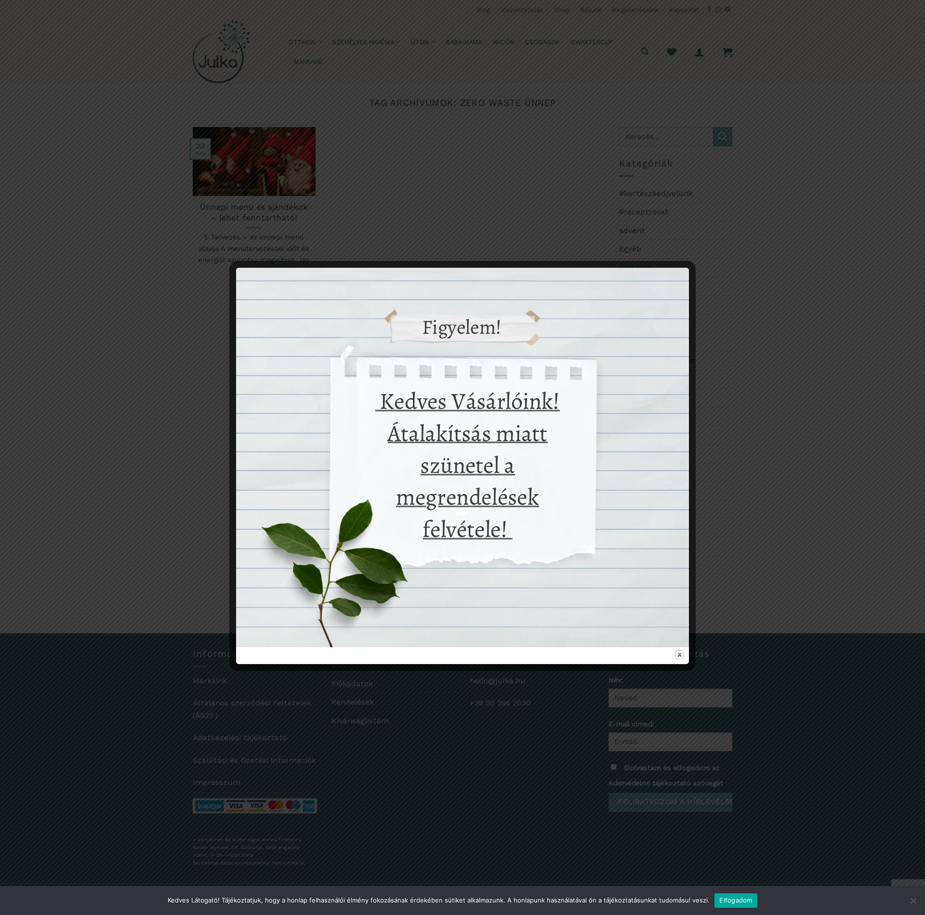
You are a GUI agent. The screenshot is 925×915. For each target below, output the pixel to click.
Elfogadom (735, 900)
